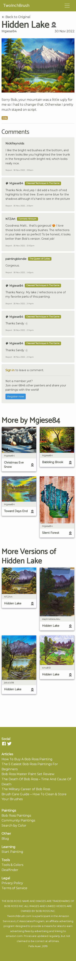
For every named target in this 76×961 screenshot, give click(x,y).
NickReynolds (14, 143)
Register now (15, 396)
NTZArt (10, 219)
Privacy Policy (12, 883)
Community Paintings (18, 820)
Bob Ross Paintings (16, 815)
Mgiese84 (9, 31)
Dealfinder (10, 870)
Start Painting (12, 852)
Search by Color (14, 825)
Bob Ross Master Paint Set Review (28, 774)
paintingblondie (16, 259)
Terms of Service (14, 888)
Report (8, 170)
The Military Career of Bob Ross (26, 789)
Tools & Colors (12, 865)
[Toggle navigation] (67, 6)
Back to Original (17, 17)
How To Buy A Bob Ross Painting (27, 759)
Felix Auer (34, 946)
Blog (5, 838)
